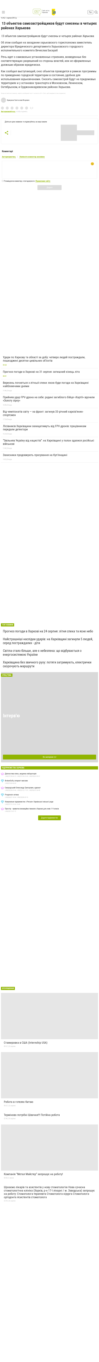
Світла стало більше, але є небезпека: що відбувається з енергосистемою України (42, 653)
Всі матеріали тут (49, 757)
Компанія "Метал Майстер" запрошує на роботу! (33, 1174)
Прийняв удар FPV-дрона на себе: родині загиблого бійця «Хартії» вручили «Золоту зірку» (49, 399)
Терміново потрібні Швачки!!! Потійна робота (32, 1115)
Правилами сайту (43, 181)
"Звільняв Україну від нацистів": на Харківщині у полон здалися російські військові (48, 442)
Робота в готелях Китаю (18, 1102)
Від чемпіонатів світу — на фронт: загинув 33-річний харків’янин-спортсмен (43, 413)
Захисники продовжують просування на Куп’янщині (35, 455)
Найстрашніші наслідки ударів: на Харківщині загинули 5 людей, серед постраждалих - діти (48, 641)
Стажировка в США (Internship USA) (25, 1042)
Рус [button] (90, 12)
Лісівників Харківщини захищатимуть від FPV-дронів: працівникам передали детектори (44, 427)
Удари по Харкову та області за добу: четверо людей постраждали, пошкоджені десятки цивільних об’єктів (44, 359)
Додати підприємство (49, 818)
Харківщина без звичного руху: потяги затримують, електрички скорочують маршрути (47, 664)
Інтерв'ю (11, 716)
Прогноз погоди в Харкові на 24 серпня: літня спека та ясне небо (48, 631)
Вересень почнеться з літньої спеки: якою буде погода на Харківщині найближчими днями (46, 384)
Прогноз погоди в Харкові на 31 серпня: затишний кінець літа (41, 371)
